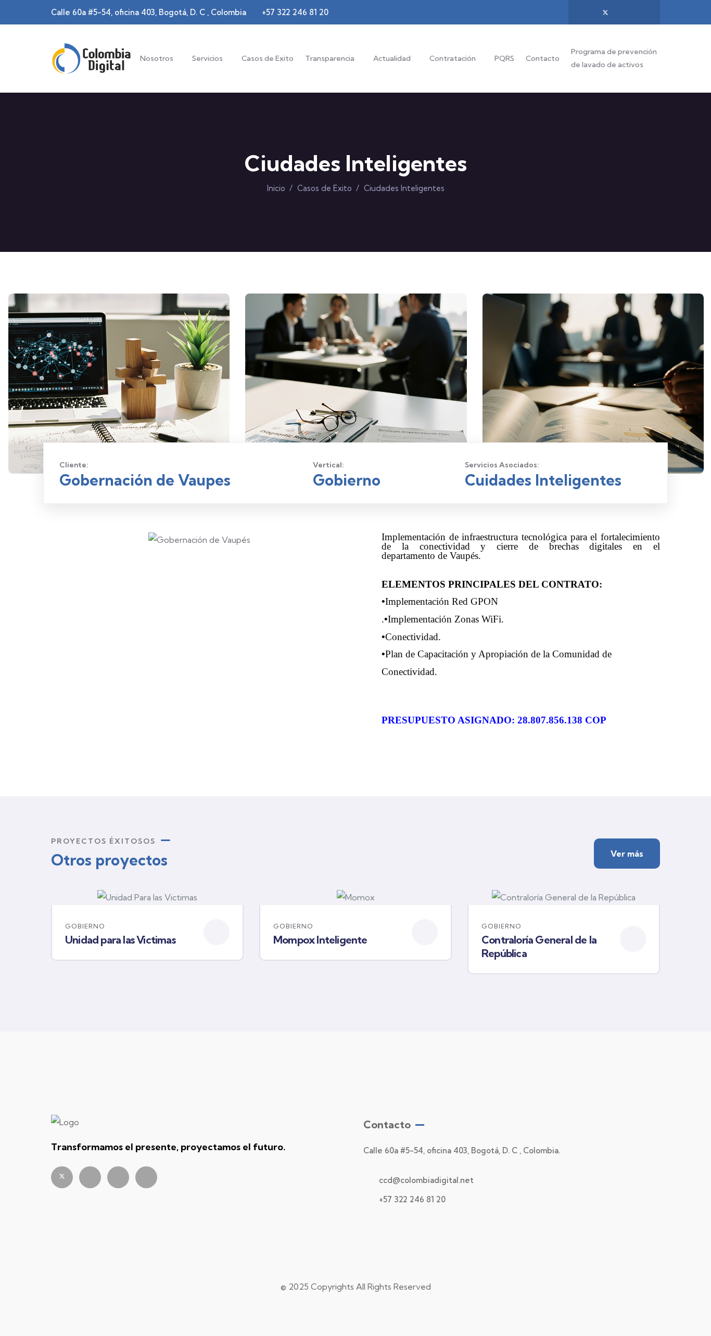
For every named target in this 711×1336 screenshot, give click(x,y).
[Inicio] (91, 59)
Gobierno (85, 926)
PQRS (504, 58)
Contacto (543, 58)
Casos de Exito (268, 58)
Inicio (276, 188)
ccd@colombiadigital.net (426, 1180)
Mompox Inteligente (320, 939)
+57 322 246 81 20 (412, 1199)
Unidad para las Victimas (120, 939)
